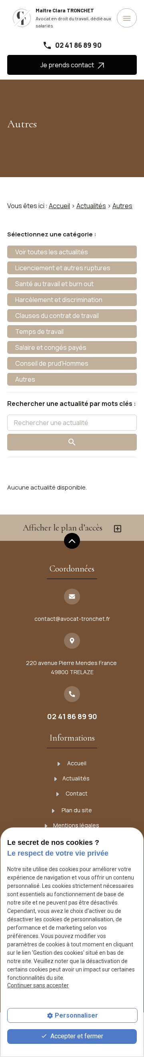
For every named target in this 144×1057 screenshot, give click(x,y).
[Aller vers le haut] (72, 541)
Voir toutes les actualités (51, 252)
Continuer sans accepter (38, 985)
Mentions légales (76, 825)
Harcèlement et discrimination (58, 299)
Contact (76, 793)
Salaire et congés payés (50, 347)
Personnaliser (76, 1015)
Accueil (59, 205)
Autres (122, 205)
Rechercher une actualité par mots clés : (71, 403)
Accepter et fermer (76, 1036)
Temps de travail (39, 331)
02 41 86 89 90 (78, 45)
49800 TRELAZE (72, 667)
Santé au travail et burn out (54, 283)
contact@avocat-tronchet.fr (72, 618)
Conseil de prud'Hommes (51, 363)
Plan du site (76, 810)
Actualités (91, 205)
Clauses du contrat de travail (57, 315)
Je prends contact (69, 64)
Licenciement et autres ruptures (62, 267)
